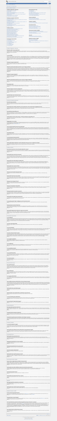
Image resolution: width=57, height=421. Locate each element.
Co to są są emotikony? (9, 41)
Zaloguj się (10, 4)
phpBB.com (18, 123)
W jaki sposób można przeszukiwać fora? (33, 25)
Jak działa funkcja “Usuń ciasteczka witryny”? (12, 16)
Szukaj (7, 4)
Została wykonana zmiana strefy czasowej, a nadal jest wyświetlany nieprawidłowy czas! (17, 21)
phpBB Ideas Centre (42, 398)
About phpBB (32, 394)
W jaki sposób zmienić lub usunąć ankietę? (12, 32)
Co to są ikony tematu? (9, 45)
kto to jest (23, 403)
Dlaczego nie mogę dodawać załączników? (12, 33)
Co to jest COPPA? (9, 11)
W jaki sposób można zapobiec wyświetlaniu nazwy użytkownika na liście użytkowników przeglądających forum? (17, 20)
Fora (8, 3)
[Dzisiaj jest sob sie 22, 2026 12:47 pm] (49, 6)
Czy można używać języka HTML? (11, 40)
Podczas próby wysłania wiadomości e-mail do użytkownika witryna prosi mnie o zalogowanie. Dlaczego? (16, 25)
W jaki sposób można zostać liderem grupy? (34, 13)
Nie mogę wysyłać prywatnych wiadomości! (34, 18)
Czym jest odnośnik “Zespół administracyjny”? (34, 15)
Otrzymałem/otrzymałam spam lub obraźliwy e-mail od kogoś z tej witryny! (37, 19)
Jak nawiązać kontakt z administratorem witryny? (34, 42)
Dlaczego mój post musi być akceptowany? (12, 36)
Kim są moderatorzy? (31, 11)
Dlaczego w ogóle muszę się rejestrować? (11, 10)
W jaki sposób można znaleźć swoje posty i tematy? (35, 28)
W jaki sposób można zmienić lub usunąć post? (12, 29)
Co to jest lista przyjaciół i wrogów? (33, 22)
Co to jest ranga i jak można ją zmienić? (11, 24)
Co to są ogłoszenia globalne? (10, 42)
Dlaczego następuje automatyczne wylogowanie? (12, 15)
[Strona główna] (11, 1)
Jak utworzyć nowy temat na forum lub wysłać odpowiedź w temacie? (15, 28)
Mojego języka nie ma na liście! (10, 22)
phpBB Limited (26, 393)
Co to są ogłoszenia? (9, 43)
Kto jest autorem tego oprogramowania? (33, 39)
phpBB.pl (14, 123)
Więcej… (6, 3)
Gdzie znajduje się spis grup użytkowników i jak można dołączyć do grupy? (37, 12)
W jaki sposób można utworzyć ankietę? (11, 30)
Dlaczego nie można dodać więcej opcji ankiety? (12, 31)
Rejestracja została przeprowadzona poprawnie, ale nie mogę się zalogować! (15, 12)
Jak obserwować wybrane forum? (32, 32)
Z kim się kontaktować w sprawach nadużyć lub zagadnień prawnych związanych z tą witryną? (38, 41)
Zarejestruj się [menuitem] (50, 3)
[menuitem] (48, 3)
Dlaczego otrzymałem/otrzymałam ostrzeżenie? (12, 34)
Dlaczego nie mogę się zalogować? (11, 13)
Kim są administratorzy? (31, 10)
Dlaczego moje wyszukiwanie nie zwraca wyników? (34, 26)
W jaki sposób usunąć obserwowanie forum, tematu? (35, 33)
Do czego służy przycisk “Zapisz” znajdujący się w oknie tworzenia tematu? (15, 35)
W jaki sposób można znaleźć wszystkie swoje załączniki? (35, 36)
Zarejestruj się (13, 4)
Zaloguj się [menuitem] (49, 3)
